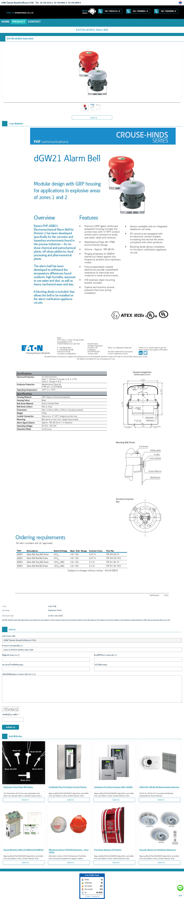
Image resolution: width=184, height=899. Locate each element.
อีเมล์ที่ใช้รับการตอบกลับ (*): (105, 655)
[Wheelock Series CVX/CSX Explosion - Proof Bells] (68, 826)
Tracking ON (95, 896)
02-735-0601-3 (60, 3)
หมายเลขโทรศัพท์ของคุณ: (13, 665)
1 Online (87, 896)
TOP (180, 896)
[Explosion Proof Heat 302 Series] (23, 763)
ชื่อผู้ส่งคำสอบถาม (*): (11, 655)
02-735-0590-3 (74, 3)
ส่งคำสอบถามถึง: (9, 636)
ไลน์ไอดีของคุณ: (101, 665)
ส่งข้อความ (10, 727)
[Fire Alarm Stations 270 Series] (114, 826)
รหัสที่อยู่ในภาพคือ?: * (11, 714)
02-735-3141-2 (46, 3)
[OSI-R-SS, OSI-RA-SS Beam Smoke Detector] (159, 763)
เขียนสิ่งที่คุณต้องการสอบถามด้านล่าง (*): (19, 674)
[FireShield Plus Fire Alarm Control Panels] (68, 763)
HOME (5, 21)
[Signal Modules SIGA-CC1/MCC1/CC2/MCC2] (23, 826)
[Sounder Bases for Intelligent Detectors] (159, 826)
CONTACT (34, 21)
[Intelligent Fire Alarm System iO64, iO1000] (114, 763)
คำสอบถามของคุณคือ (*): (12, 646)
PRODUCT (18, 21)
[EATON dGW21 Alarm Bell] (181, 2)
